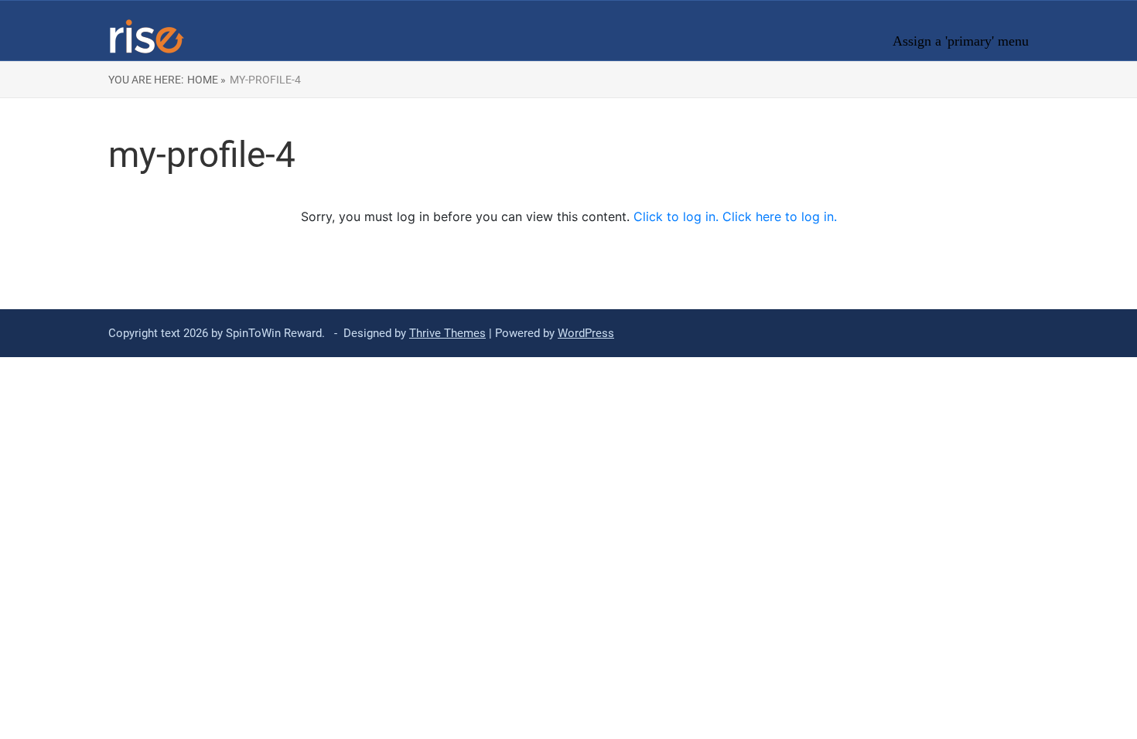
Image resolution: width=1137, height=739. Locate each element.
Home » (206, 79)
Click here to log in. (779, 216)
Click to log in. (677, 216)
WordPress (586, 333)
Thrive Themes (447, 333)
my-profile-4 (265, 79)
